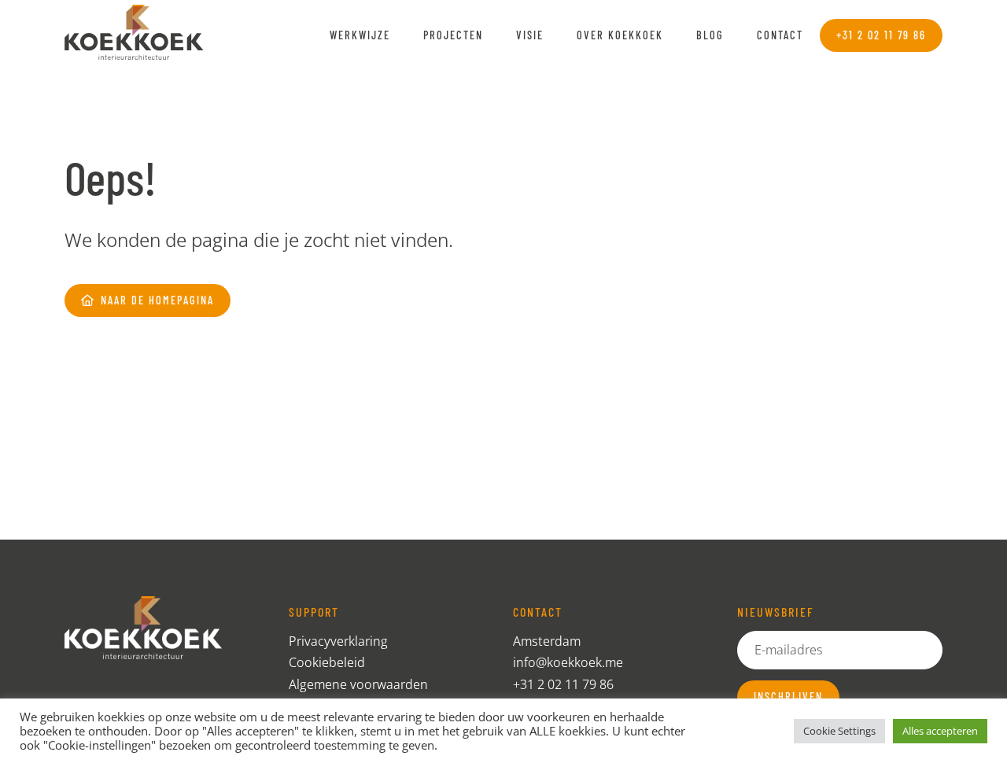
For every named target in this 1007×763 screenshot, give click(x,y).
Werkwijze (360, 35)
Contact (780, 35)
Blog (710, 35)
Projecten (453, 35)
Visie (530, 35)
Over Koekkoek (620, 35)
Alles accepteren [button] (940, 731)
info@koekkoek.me (568, 662)
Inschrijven (788, 696)
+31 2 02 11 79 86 (563, 684)
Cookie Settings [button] (839, 731)
